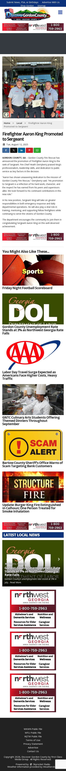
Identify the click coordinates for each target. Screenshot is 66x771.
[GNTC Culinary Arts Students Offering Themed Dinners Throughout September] (33, 399)
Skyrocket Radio (41, 764)
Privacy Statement (33, 743)
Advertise (33, 747)
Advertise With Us (51, 2)
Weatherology (50, 766)
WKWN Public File (33, 728)
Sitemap (41, 5)
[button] (60, 12)
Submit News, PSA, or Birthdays (22, 2)
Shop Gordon (27, 5)
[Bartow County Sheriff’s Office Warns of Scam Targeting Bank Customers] (33, 444)
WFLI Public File (33, 732)
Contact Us (33, 751)
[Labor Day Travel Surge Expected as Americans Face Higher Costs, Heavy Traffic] (33, 354)
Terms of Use (33, 740)
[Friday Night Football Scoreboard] (33, 270)
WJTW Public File (33, 736)
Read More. (15, 582)
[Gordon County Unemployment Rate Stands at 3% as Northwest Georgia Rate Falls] (33, 308)
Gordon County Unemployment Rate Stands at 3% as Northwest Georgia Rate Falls (32, 571)
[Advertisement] (33, 27)
